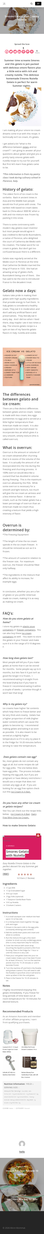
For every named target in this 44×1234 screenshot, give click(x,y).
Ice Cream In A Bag (20, 814)
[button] (38, 4)
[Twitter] (11, 49)
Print (6, 874)
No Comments (30, 25)
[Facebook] (7, 49)
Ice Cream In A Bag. (21, 791)
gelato (26, 147)
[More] (32, 49)
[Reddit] (15, 49)
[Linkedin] (19, 49)
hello (12, 25)
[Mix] (27, 49)
